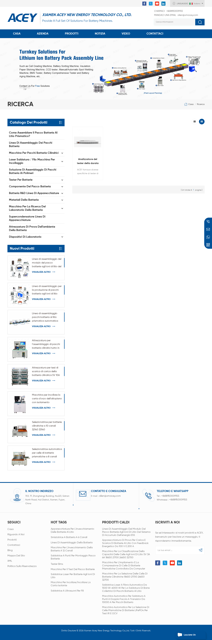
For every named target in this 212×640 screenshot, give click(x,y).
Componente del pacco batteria (30, 186)
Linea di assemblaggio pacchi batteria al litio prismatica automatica (45, 317)
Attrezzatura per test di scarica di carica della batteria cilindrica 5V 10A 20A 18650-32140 (46, 372)
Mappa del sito (16, 556)
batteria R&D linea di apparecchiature (34, 193)
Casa (16, 33)
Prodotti (71, 33)
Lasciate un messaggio (190, 636)
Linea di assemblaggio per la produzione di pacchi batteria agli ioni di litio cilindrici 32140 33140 (47, 290)
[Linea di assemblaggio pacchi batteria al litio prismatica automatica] (19, 322)
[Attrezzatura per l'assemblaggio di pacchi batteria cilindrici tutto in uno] (19, 349)
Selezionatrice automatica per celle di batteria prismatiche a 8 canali (47, 453)
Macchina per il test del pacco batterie (73, 569)
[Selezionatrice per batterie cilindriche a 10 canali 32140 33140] (19, 430)
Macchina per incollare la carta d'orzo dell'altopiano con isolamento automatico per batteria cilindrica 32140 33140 (47, 399)
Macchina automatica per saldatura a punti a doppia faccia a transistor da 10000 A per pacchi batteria (123, 599)
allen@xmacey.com (176, 15)
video (126, 33)
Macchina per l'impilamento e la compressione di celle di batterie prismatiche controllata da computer (123, 565)
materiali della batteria (24, 200)
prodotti (12, 540)
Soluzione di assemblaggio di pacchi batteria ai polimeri (32, 171)
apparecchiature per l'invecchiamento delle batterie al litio (72, 530)
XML (9, 561)
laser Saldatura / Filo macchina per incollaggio (32, 161)
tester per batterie (20, 179)
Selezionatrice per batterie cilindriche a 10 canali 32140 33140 (47, 426)
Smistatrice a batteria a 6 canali (69, 537)
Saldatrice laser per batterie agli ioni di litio (73, 576)
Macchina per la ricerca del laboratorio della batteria (27, 208)
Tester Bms (57, 564)
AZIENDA (42, 33)
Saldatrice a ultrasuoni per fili (67, 591)
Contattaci (13, 545)
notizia (100, 33)
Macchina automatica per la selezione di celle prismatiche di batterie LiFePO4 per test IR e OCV (125, 610)
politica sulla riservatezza (21, 566)
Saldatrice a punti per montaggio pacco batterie (73, 557)
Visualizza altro (41, 272)
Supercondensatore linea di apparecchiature (27, 218)
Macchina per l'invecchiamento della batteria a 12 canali (72, 549)
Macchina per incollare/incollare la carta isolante (70, 584)
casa (10, 529)
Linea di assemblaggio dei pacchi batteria (30, 144)
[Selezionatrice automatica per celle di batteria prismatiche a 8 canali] (19, 458)
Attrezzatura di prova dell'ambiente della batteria (32, 228)
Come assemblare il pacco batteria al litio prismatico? (33, 134)
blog (10, 550)
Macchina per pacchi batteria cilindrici (34, 153)
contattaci (155, 33)
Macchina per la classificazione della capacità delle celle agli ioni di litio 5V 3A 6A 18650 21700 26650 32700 (126, 554)
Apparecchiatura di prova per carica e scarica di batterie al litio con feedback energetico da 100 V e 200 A (125, 543)
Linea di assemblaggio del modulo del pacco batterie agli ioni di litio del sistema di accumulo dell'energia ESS (46, 263)
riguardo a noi (15, 534)
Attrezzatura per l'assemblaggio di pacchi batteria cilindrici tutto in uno (46, 344)
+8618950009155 (168, 11)
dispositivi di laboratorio (25, 237)
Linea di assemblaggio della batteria (71, 542)
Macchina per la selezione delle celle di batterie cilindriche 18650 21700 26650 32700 (124, 577)
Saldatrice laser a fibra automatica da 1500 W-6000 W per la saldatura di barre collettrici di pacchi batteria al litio (126, 588)
